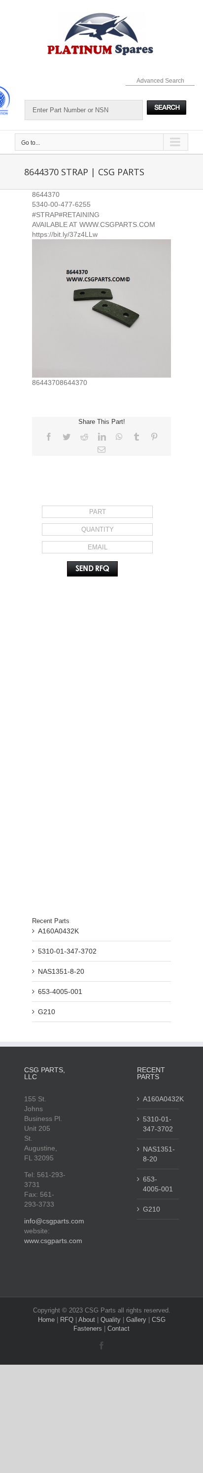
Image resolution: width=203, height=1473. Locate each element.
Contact (118, 1328)
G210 (46, 1012)
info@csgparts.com (54, 1221)
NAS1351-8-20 (61, 971)
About (87, 1319)
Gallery (137, 1319)
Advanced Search (160, 80)
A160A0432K (58, 931)
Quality (112, 1319)
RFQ (67, 1319)
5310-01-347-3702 (67, 951)
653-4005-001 (60, 991)
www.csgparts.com (53, 1241)
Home (47, 1319)
